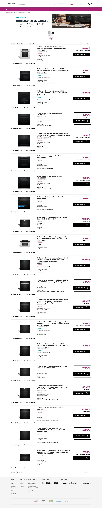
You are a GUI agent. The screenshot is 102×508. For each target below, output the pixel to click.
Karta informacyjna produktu (42, 51)
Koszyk (92, 3)
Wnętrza (12, 483)
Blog (12, 490)
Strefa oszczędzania (14, 487)
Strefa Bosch (13, 486)
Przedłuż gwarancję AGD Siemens (34, 489)
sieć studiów (60, 0)
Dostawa (21, 483)
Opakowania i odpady (32, 486)
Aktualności (13, 489)
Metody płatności (23, 484)
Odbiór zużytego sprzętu (32, 484)
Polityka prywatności (32, 483)
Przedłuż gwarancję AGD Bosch (34, 487)
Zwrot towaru (30, 490)
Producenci (13, 494)
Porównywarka (22, 486)
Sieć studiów (13, 493)
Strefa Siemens (13, 484)
